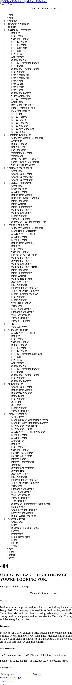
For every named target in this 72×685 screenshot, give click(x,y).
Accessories (17, 521)
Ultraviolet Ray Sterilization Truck (29, 221)
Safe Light (16, 113)
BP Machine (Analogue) (24, 425)
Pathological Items (20, 536)
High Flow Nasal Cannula (25, 197)
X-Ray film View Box (22, 128)
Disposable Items (16, 518)
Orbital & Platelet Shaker (24, 158)
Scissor (14, 545)
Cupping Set (17, 440)
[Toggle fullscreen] (8, 681)
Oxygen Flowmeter (21, 260)
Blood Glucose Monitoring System (29, 419)
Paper (14, 539)
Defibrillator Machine (22, 194)
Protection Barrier (20, 110)
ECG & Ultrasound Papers (25, 62)
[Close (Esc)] (1, 681)
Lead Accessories (20, 74)
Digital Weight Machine (23, 515)
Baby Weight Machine (23, 512)
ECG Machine (18, 44)
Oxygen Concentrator (22, 467)
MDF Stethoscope (20, 314)
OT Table (16, 404)
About (10, 17)
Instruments (17, 533)
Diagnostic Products (17, 329)
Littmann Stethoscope (22, 311)
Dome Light (17, 395)
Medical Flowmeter (21, 209)
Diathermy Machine (21, 392)
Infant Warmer (18, 203)
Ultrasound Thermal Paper (25, 68)
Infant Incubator (19, 200)
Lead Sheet (17, 89)
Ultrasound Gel (19, 59)
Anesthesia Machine (21, 173)
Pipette (14, 542)
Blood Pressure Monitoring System (29, 422)
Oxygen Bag (17, 470)
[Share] (4, 681)
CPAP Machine (19, 191)
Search (36, 674)
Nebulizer (16, 464)
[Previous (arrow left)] (1, 684)
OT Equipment (15, 383)
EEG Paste (16, 53)
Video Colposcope (20, 95)
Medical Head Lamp (22, 278)
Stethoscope (17, 305)
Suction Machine (20, 317)
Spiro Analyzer (19, 326)
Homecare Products (17, 413)
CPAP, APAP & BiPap (23, 233)
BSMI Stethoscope (21, 308)
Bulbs (14, 524)
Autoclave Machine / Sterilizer (27, 137)
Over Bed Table (19, 281)
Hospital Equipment (17, 224)
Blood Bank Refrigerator (24, 230)
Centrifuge (16, 140)
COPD (10, 323)
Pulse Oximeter (19, 284)
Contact (11, 554)
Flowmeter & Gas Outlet (24, 254)
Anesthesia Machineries (19, 167)
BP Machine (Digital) (22, 428)
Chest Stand (17, 101)
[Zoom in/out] (11, 681)
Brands (10, 551)
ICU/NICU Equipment (19, 182)
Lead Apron (17, 80)
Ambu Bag (17, 170)
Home (10, 14)
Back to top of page (10, 677)
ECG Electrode (19, 41)
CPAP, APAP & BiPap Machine (28, 431)
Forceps (15, 530)
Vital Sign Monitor (21, 302)
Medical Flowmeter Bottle (25, 266)
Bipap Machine (19, 188)
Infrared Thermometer (22, 461)
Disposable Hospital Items (25, 527)
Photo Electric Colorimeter (25, 161)
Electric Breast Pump (22, 452)
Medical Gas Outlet (21, 212)
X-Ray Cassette (19, 116)
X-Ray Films (18, 131)
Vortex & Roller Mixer (23, 164)
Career (10, 557)
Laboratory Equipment (19, 134)
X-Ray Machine (19, 125)
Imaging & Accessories (19, 29)
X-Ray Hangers (19, 122)
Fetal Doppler (18, 35)
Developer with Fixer (22, 104)
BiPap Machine (19, 239)
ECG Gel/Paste (19, 47)
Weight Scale (18, 506)
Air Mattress (17, 416)
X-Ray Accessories (21, 98)
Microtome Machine (21, 152)
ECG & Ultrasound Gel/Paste (26, 353)
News (10, 548)
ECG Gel (16, 50)
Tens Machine (18, 500)
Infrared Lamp (18, 458)
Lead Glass (17, 83)
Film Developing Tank (23, 107)
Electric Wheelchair (21, 455)
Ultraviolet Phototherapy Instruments (30, 503)
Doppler (15, 32)
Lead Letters (17, 86)
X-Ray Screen (18, 119)
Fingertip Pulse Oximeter (24, 287)
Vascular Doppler (20, 38)
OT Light (16, 401)
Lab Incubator (18, 149)
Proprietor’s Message (18, 23)
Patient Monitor (19, 215)
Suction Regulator (20, 218)
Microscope (17, 155)
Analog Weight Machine (24, 509)
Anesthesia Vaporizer (22, 176)
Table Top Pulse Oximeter (25, 290)
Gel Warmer (17, 56)
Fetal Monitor (18, 71)
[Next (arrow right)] (4, 684)
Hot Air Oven (18, 146)
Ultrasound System (21, 92)
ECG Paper (17, 65)
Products (11, 26)
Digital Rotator (19, 143)
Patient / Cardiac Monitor (24, 293)
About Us (12, 20)
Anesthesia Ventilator (22, 179)
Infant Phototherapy (21, 206)
